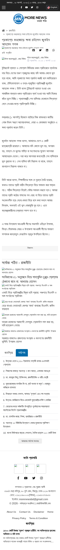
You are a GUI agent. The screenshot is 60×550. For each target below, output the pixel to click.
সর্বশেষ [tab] (21, 352)
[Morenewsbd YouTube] (26, 7)
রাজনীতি (12, 30)
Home (50, 512)
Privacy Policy (19, 518)
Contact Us (24, 512)
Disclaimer (39, 512)
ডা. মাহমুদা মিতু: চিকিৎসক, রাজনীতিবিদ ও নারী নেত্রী (27, 377)
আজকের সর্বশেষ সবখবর (30, 441)
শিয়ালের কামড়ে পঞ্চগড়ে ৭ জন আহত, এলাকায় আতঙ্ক (28, 371)
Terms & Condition (38, 518)
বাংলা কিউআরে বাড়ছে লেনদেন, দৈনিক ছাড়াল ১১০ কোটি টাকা (31, 432)
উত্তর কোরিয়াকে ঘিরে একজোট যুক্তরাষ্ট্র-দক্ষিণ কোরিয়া (28, 400)
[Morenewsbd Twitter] (32, 7)
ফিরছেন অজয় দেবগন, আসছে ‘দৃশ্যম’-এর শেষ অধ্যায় (28, 393)
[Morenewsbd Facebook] (21, 7)
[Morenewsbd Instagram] (37, 7)
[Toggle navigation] (3, 8)
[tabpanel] (30, 401)
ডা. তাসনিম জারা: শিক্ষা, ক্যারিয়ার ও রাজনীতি (24, 416)
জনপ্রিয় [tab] (9, 352)
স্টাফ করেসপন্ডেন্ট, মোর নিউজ (37, 57)
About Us (11, 512)
